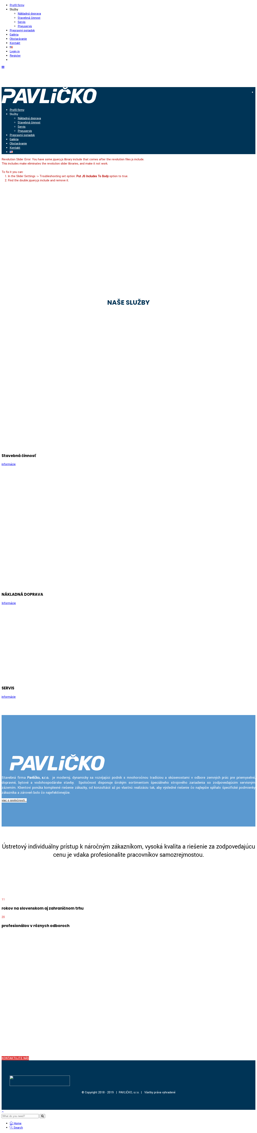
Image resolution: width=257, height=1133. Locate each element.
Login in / (238, 159)
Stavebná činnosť (29, 18)
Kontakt (15, 43)
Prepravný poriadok (22, 30)
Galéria (14, 35)
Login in (15, 51)
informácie (9, 464)
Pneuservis (25, 26)
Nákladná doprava (29, 14)
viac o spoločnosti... (14, 800)
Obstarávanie (18, 39)
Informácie (9, 603)
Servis (21, 22)
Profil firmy (17, 5)
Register (15, 56)
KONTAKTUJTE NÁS (15, 1058)
